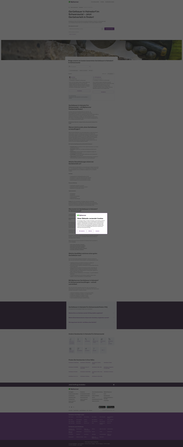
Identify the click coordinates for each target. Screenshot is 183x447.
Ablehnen (90, 231)
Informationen (89, 225)
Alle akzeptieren (82, 231)
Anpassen (97, 231)
